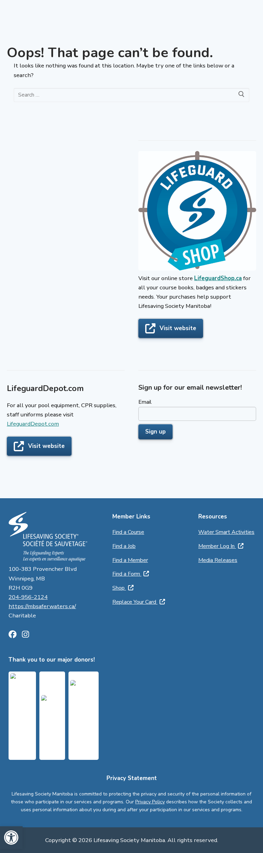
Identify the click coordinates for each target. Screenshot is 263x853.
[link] (11, 837)
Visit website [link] (178, 328)
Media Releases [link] (217, 560)
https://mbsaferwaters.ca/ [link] (42, 606)
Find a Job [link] (124, 546)
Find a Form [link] (126, 574)
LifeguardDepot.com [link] (33, 424)
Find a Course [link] (128, 532)
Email (145, 402)
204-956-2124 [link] (28, 597)
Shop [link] (119, 588)
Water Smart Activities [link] (226, 532)
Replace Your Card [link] (135, 602)
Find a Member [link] (130, 560)
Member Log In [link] (217, 546)
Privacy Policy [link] (150, 802)
